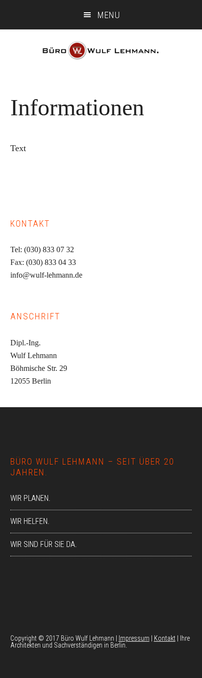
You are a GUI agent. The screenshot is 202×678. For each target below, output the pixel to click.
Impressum (134, 638)
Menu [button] (109, 15)
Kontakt (165, 638)
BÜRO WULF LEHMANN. (101, 54)
